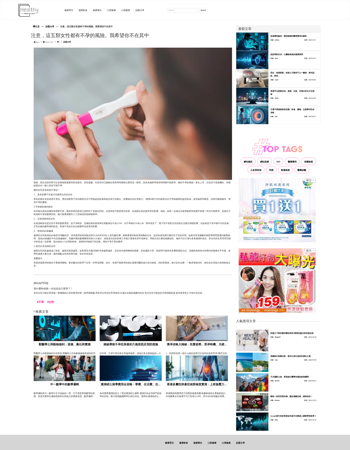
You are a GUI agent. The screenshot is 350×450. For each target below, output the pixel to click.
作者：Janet (274, 80)
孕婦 (271, 170)
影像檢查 (285, 170)
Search (203, 10)
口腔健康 (111, 10)
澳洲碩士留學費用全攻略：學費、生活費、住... (131, 384)
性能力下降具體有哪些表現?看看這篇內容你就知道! (292, 333)
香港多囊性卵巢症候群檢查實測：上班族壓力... (197, 384)
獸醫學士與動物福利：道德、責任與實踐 (65, 344)
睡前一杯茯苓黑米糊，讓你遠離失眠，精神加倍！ (291, 397)
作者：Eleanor (275, 400)
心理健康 (125, 10)
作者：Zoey (274, 58)
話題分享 (139, 10)
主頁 (37, 27)
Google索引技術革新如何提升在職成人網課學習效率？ (293, 416)
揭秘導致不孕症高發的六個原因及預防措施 (130, 344)
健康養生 (97, 10)
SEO (278, 162)
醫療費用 (292, 162)
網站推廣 (264, 162)
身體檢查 (308, 162)
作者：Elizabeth (275, 337)
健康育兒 (68, 10)
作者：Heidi (274, 98)
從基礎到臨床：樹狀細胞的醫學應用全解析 (288, 36)
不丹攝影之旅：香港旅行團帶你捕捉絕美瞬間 (289, 377)
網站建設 (248, 162)
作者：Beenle (274, 381)
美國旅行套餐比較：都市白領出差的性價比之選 (290, 356)
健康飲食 (83, 10)
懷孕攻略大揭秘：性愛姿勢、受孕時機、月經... (197, 344)
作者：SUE (273, 116)
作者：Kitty (274, 420)
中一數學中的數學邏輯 (64, 384)
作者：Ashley (274, 40)
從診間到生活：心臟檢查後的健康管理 (286, 55)
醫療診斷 (302, 170)
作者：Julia (274, 360)
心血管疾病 (255, 170)
